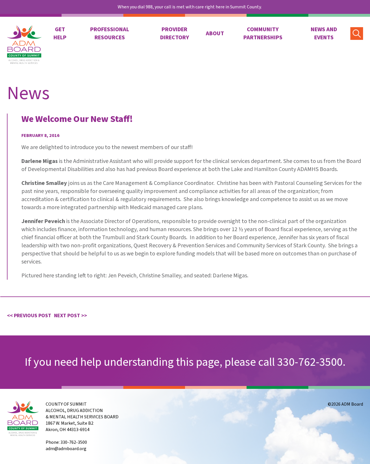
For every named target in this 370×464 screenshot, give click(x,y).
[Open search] (357, 33)
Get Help (59, 33)
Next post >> (70, 315)
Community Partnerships (262, 33)
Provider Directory (174, 33)
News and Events (324, 33)
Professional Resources (109, 33)
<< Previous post (29, 315)
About (215, 33)
